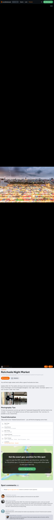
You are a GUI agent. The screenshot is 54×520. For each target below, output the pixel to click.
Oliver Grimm (6, 366)
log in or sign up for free (11, 374)
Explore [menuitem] (21, 2)
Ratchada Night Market (9, 443)
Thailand (3, 369)
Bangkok (17, 443)
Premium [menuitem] (31, 2)
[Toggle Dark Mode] (41, 2)
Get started (49, 2)
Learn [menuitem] (26, 2)
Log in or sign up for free (26, 469)
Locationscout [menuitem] (6, 2)
